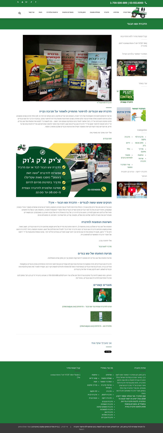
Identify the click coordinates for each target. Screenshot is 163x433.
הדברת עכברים (107, 417)
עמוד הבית (127, 12)
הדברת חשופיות (107, 404)
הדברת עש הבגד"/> (104, 102)
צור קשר (31, 12)
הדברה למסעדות (106, 409)
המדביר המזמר (106, 382)
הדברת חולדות (107, 415)
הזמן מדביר (82, 12)
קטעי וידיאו (93, 378)
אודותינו (116, 12)
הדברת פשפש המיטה (105, 407)
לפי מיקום (93, 391)
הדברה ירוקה (107, 398)
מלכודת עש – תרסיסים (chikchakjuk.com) (96, 326)
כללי (128, 149)
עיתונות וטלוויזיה (52, 12)
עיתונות (140, 155)
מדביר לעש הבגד (105, 247)
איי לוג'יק (65, 427)
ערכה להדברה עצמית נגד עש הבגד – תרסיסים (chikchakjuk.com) (87, 307)
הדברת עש (109, 412)
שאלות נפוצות (95, 12)
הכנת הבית (93, 398)
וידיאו (128, 143)
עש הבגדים (107, 139)
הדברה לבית (92, 395)
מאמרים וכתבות (67, 12)
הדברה (106, 12)
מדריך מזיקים (92, 385)
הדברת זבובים (107, 401)
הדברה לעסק (107, 395)
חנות (40, 12)
